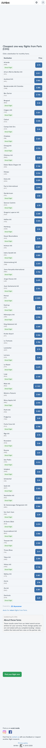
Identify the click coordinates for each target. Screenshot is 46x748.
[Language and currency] (36, 2)
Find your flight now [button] (12, 674)
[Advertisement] (23, 703)
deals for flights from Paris (15, 610)
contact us (15, 737)
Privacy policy (23, 743)
